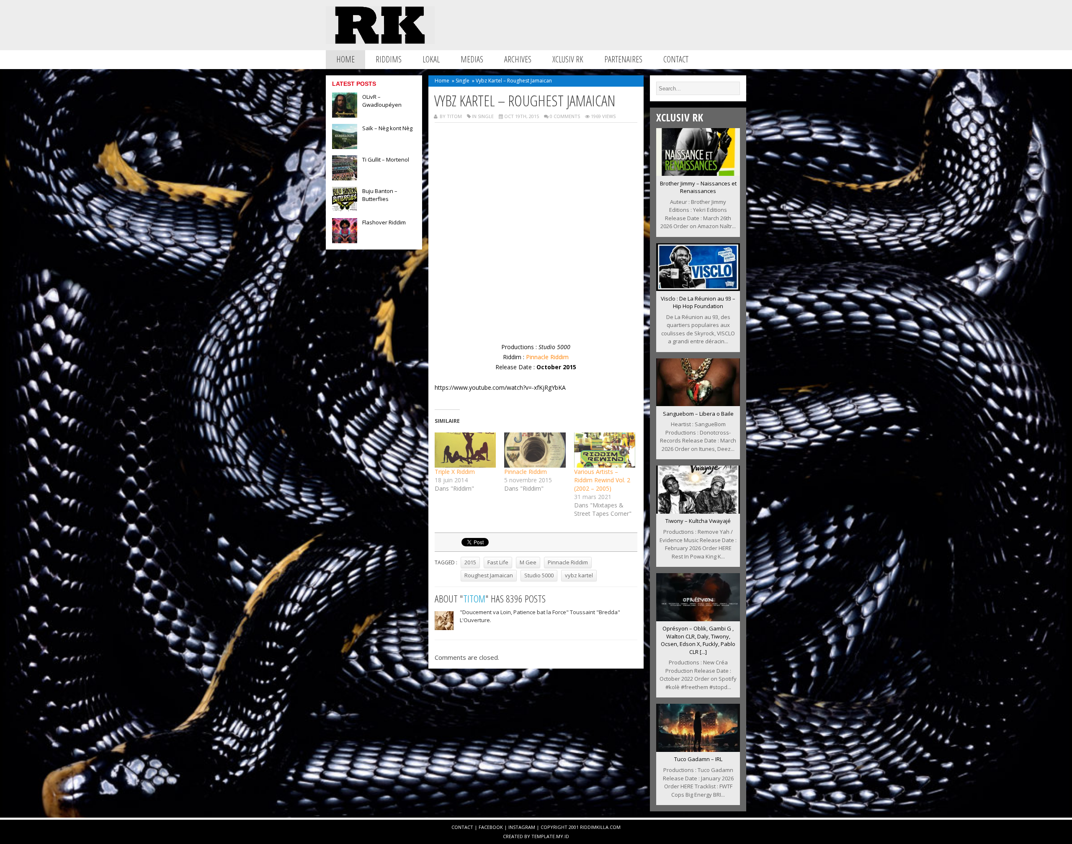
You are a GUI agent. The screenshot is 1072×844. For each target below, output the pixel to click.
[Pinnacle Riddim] (535, 450)
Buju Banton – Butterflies (379, 195)
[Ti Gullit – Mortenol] (344, 178)
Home (345, 59)
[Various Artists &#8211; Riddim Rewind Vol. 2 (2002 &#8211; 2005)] (605, 450)
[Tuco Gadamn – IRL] (698, 749)
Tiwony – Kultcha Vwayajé (698, 521)
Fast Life (497, 562)
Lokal (431, 59)
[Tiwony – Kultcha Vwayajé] (698, 511)
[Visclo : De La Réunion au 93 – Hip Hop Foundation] (698, 288)
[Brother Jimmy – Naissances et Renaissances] (698, 173)
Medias (472, 59)
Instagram (521, 827)
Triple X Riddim (455, 472)
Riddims (389, 59)
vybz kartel (579, 575)
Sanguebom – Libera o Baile (698, 413)
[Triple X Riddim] (465, 450)
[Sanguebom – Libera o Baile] (698, 403)
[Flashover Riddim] (344, 241)
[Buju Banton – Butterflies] (344, 209)
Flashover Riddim (384, 222)
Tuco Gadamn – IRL (698, 759)
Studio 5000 (539, 575)
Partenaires (623, 59)
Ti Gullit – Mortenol (385, 159)
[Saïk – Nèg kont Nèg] (344, 146)
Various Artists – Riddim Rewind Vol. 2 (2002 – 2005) (602, 480)
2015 (470, 562)
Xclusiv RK (567, 59)
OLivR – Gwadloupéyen (382, 100)
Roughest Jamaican (488, 575)
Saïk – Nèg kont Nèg (387, 128)
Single (462, 80)
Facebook (491, 827)
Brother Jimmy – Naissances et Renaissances (698, 187)
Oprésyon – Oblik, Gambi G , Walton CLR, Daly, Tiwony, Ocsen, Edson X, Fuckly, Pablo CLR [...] (698, 640)
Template (543, 836)
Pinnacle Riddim (547, 357)
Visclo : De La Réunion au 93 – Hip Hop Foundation (698, 302)
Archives (517, 59)
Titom (474, 598)
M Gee (528, 562)
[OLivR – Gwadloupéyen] (344, 115)
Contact (675, 59)
